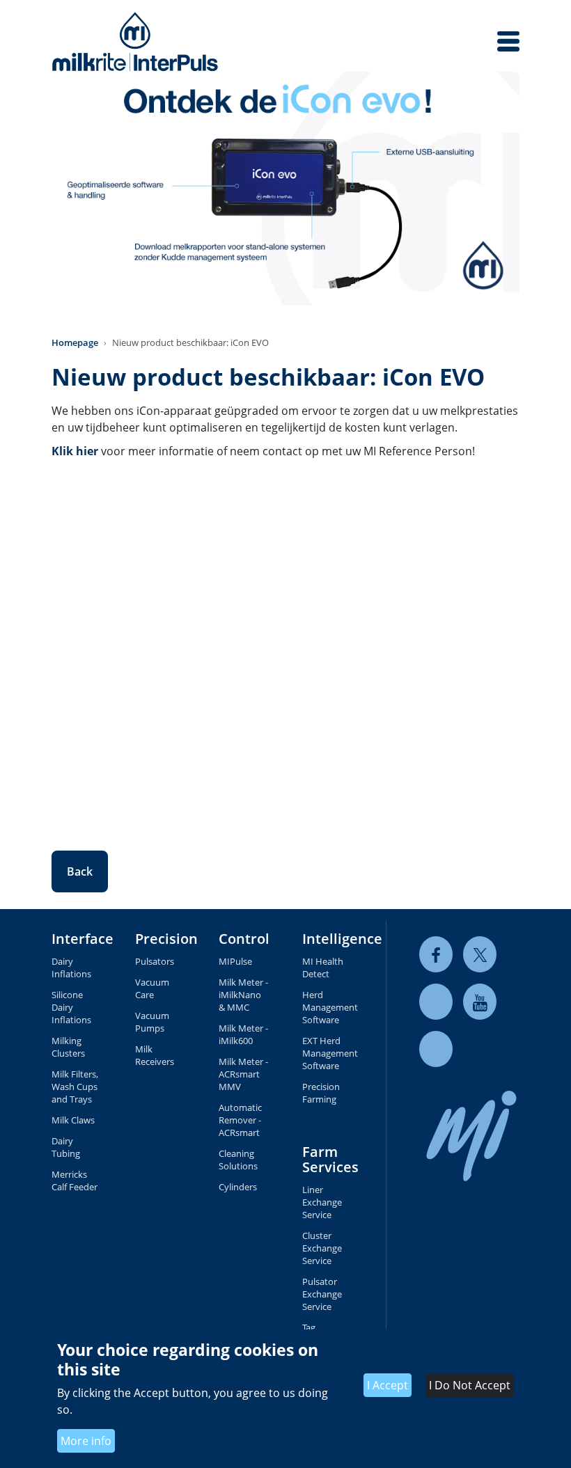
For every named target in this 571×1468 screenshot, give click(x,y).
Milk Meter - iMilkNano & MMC (243, 994)
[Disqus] (285, 645)
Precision (166, 938)
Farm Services (330, 1159)
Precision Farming (321, 1092)
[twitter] (479, 955)
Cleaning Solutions (238, 1159)
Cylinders (238, 1187)
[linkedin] (436, 1002)
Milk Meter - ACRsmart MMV (243, 1074)
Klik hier (75, 451)
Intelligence (342, 938)
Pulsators (154, 961)
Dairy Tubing (66, 1147)
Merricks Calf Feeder (74, 1180)
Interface (83, 938)
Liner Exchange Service (322, 1202)
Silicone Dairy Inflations (71, 1007)
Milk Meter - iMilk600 (243, 1034)
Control (244, 938)
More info (86, 1441)
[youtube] (479, 1002)
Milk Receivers (154, 1055)
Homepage (75, 342)
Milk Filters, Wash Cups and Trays (75, 1086)
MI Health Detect (322, 967)
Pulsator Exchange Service (322, 1294)
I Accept (387, 1385)
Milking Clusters (68, 1046)
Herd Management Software (327, 1007)
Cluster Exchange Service (322, 1248)
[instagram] (436, 1049)
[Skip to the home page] (135, 41)
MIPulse (235, 961)
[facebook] (436, 955)
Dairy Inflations (71, 967)
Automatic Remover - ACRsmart (240, 1120)
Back (80, 871)
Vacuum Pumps (152, 1021)
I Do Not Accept (469, 1385)
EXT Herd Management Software (327, 1053)
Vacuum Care (152, 988)
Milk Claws (73, 1120)
